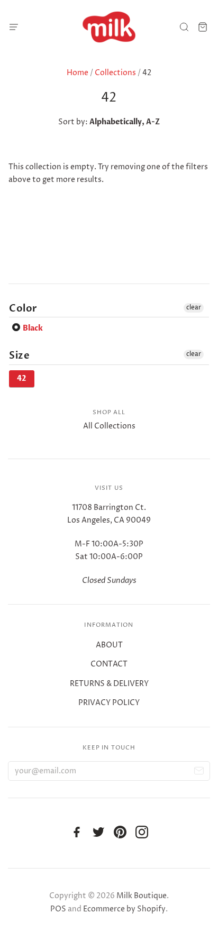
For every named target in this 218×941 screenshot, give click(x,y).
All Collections (109, 426)
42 (21, 378)
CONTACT (109, 664)
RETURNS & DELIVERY (109, 684)
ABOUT (109, 645)
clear (193, 307)
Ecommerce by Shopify (124, 909)
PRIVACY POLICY (109, 703)
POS (58, 909)
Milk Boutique (141, 896)
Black (32, 328)
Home (77, 73)
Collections (115, 73)
